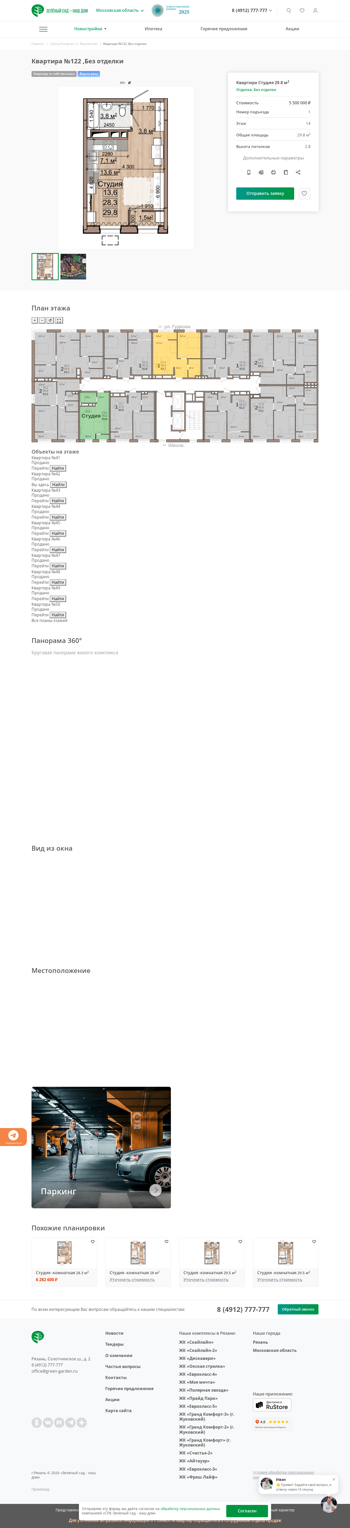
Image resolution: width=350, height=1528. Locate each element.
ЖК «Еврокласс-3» (198, 1469)
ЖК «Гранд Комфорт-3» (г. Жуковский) (206, 1416)
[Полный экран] (59, 320)
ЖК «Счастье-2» (196, 1453)
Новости (114, 1333)
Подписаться (13, 1143)
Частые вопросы (123, 1366)
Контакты (116, 1377)
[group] (126, 168)
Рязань (260, 1342)
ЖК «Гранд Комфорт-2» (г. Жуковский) (206, 1429)
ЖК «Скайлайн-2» (198, 1350)
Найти (58, 468)
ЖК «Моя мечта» (197, 1382)
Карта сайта (118, 1410)
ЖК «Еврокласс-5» (198, 1406)
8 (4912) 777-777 (249, 10)
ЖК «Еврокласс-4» (198, 1374)
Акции (292, 29)
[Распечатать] (273, 172)
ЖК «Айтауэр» (194, 1461)
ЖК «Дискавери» (197, 1358)
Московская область (275, 1350)
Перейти (40, 468)
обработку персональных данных (190, 1508)
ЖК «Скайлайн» (196, 1342)
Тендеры (114, 1344)
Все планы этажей (49, 620)
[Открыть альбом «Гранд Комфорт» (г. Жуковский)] (285, 172)
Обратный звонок (298, 1309)
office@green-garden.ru (55, 1371)
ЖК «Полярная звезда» (204, 1390)
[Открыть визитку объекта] (248, 172)
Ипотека (153, 29)
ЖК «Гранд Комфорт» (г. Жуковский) (205, 1442)
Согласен (247, 1511)
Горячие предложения (224, 29)
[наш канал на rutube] (59, 1423)
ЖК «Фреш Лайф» (198, 1477)
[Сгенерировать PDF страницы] (261, 172)
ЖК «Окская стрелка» (202, 1366)
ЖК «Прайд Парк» (198, 1398)
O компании (118, 1355)
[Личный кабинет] (315, 10)
